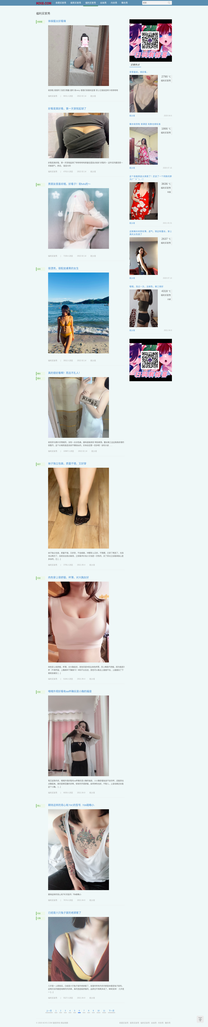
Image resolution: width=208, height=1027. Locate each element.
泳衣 (39, 269)
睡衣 (39, 185)
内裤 (169, 299)
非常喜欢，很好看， (139, 72)
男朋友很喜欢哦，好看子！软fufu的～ (69, 184)
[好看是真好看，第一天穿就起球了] (78, 158)
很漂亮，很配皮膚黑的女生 (63, 268)
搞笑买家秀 (75, 3)
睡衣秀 (124, 3)
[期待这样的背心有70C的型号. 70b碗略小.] (78, 889)
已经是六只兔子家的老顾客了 (64, 912)
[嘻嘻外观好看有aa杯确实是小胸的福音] (78, 776)
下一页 (111, 1011)
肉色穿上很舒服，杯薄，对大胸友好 (68, 577)
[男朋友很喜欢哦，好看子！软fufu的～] (78, 248)
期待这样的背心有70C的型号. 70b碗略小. (71, 805)
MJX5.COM (44, 3)
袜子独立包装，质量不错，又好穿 (67, 463)
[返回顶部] (200, 1019)
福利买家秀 (90, 3)
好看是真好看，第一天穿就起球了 (67, 108)
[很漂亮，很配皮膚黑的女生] (78, 353)
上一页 (49, 1011)
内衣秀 (114, 3)
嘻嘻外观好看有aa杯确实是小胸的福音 (70, 691)
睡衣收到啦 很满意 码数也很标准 (145, 124)
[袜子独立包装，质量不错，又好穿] (78, 548)
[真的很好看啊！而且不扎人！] (78, 437)
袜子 (39, 464)
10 (98, 1011)
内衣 (39, 578)
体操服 (39, 22)
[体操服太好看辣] (78, 85)
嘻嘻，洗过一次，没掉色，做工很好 (146, 286)
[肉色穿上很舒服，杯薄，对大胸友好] (78, 662)
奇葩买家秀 (61, 3)
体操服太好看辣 (57, 21)
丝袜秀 (103, 3)
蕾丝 (39, 378)
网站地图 (64, 1023)
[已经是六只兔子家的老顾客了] (78, 981)
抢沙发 (93, 96)
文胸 (39, 918)
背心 (39, 806)
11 (104, 1011)
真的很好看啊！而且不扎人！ (64, 373)
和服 (169, 192)
